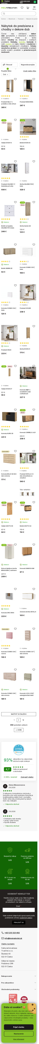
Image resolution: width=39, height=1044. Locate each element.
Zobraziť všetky (27, 777)
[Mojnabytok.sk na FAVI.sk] (24, 999)
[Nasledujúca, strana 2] (19, 720)
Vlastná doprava (5, 2)
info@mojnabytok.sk (13, 938)
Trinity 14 (32, 494)
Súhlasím (18, 1027)
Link (10, 860)
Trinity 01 (22, 494)
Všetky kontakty (8, 944)
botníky (22, 42)
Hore (20, 730)
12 (23, 720)
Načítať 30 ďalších (18, 714)
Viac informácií (18, 1039)
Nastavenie (19, 1034)
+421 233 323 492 (25, 2)
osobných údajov (26, 918)
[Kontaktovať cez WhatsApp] (34, 2)
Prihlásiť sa (19, 922)
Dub (4, 74)
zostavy (8, 44)
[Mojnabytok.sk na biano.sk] (13, 999)
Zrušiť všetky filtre (29, 71)
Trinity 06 (27, 494)
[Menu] (34, 8)
